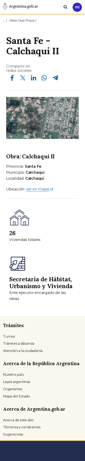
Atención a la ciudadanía (22, 351)
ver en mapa (37, 189)
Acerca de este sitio (18, 420)
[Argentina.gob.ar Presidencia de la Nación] (20, 6)
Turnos (9, 336)
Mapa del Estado (16, 396)
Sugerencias (13, 434)
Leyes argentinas (16, 382)
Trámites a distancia (18, 343)
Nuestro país (13, 375)
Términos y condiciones (21, 427)
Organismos (12, 389)
